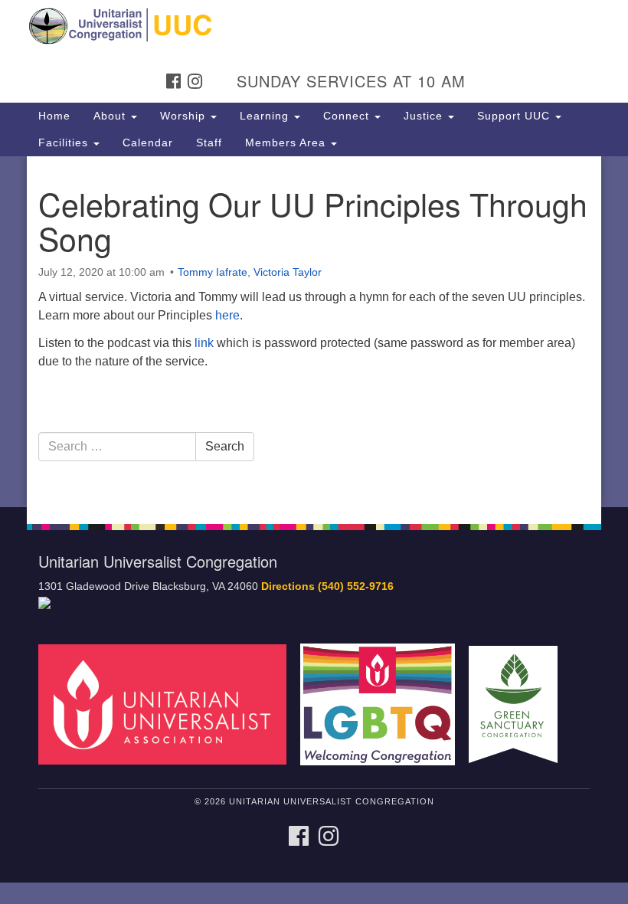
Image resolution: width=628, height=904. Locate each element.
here (227, 315)
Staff (209, 142)
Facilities (65, 142)
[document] (314, 331)
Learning (266, 116)
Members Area (287, 142)
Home (54, 116)
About (111, 116)
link (204, 342)
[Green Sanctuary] (518, 703)
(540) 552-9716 (356, 586)
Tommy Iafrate (212, 272)
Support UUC (515, 116)
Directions (288, 586)
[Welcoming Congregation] (383, 703)
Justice (425, 116)
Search (224, 446)
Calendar (148, 142)
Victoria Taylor (287, 272)
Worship (184, 116)
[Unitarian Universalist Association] (167, 703)
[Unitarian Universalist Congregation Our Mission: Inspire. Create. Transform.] (314, 26)
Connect (348, 116)
